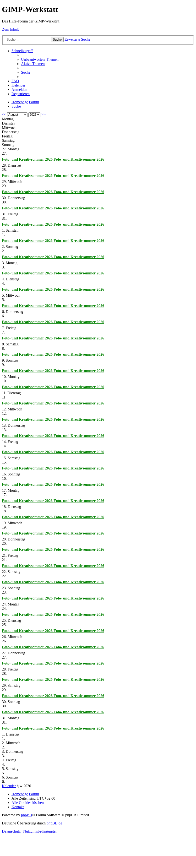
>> (43, 114)
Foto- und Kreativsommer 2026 (28, 159)
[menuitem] (40, 59)
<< (4, 114)
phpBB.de (54, 823)
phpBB (26, 815)
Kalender (9, 786)
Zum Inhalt (10, 29)
